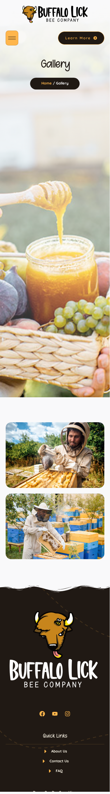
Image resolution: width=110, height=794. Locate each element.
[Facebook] (42, 714)
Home (46, 83)
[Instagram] (67, 714)
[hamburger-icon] (12, 38)
